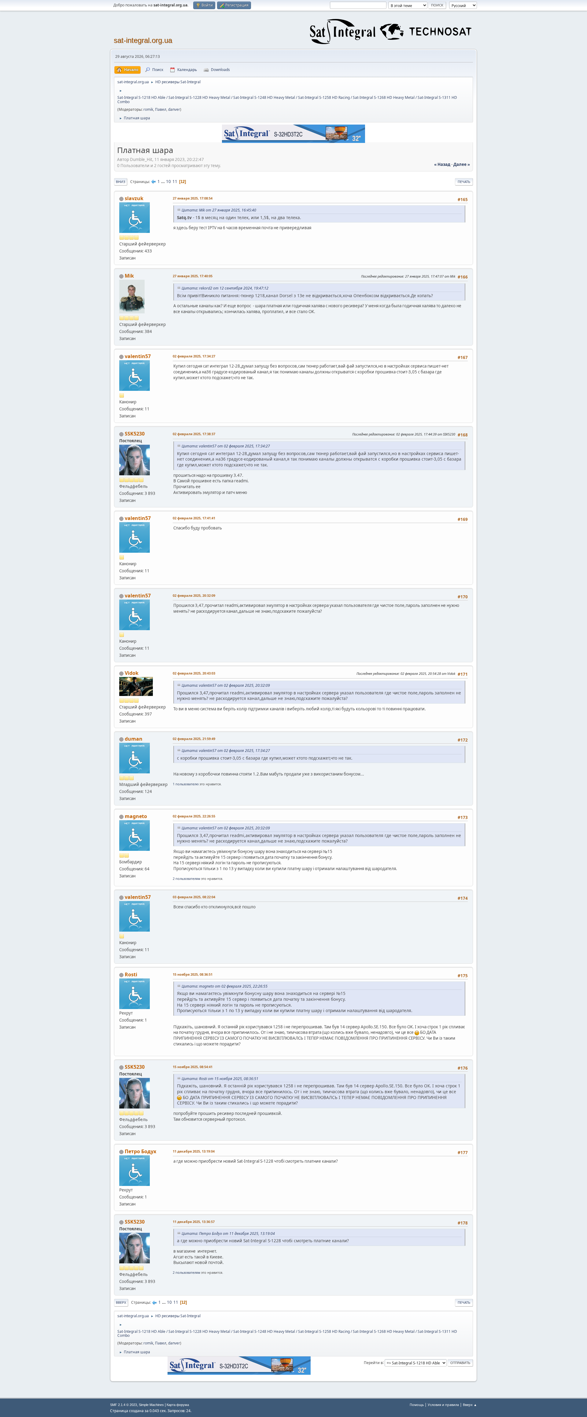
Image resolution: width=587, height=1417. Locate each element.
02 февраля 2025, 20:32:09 (194, 595)
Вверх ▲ (470, 1404)
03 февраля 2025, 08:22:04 (194, 897)
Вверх (121, 1302)
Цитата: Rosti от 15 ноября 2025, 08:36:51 (220, 1078)
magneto (136, 816)
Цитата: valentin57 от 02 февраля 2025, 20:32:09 (226, 685)
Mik (129, 275)
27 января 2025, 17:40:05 (192, 276)
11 (174, 181)
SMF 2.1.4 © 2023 (123, 1405)
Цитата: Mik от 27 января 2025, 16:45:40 (219, 210)
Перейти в (373, 1362)
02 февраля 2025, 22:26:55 (194, 816)
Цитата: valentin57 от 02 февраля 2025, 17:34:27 (226, 446)
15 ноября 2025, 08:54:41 (192, 1066)
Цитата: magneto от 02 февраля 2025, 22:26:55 (225, 986)
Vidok (131, 673)
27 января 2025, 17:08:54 (192, 198)
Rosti (131, 974)
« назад (442, 164)
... (163, 181)
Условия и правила (443, 1404)
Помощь (417, 1404)
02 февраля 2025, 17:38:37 (194, 434)
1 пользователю (186, 784)
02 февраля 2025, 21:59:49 (194, 738)
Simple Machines (151, 1405)
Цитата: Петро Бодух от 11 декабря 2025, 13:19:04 (228, 1233)
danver (174, 109)
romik (148, 109)
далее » (461, 164)
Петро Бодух (140, 1151)
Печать (464, 181)
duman (133, 738)
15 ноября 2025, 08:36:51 (192, 974)
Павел (160, 109)
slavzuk (134, 198)
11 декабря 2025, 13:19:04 (194, 1151)
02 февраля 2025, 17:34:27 (194, 356)
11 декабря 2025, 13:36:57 (194, 1221)
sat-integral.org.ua (143, 40)
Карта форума (178, 1405)
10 (168, 181)
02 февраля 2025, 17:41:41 (194, 518)
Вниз (120, 181)
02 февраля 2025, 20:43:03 (194, 673)
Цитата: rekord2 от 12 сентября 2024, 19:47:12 (225, 288)
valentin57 (138, 356)
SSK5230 (135, 433)
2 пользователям (186, 878)
